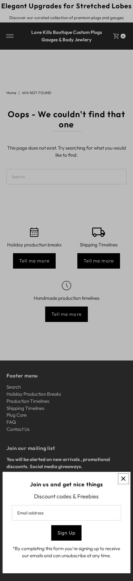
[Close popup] (123, 478)
